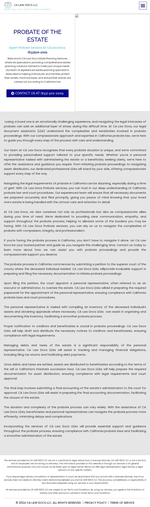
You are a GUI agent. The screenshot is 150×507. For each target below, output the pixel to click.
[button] (143, 6)
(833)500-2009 (37, 52)
